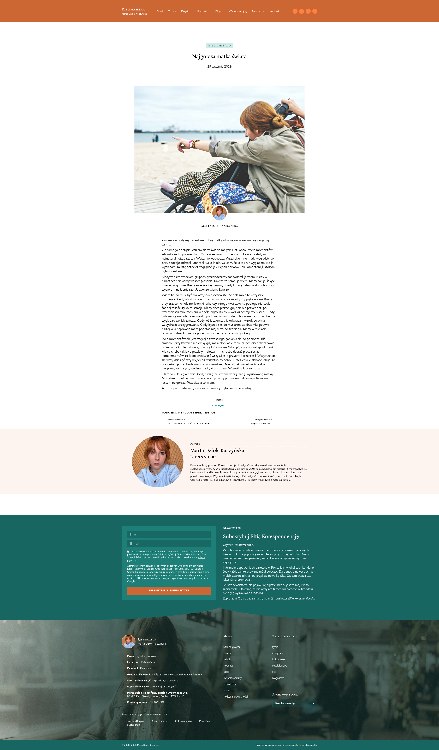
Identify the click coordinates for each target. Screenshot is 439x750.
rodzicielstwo (219, 45)
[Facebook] (308, 11)
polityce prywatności (162, 575)
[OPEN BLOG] (222, 11)
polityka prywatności (172, 578)
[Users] (314, 11)
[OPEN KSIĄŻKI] (191, 11)
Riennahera (133, 9)
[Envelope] (295, 11)
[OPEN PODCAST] (209, 11)
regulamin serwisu (199, 578)
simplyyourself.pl (309, 744)
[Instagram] (301, 11)
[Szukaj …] (288, 11)
